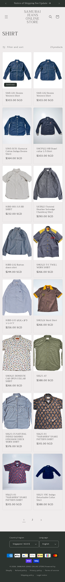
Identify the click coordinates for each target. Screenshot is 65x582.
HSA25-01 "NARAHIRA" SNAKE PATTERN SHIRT (16, 497)
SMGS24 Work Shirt (47, 320)
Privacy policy (36, 570)
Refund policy (21, 570)
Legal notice (42, 575)
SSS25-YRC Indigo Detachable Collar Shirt (46, 497)
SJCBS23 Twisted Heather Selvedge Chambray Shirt (46, 209)
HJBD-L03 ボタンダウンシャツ (17, 322)
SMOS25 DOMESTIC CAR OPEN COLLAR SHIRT (16, 379)
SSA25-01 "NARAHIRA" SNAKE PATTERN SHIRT (47, 437)
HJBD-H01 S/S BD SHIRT (15, 208)
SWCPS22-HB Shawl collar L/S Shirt (47, 150)
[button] (6, 16)
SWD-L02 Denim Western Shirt (45, 94)
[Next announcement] (59, 3)
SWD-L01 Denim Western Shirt (14, 94)
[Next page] (41, 520)
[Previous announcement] (5, 3)
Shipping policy (27, 575)
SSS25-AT (42, 376)
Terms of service (52, 570)
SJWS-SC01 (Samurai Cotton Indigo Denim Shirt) (16, 151)
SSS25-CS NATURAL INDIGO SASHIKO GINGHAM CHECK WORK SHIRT (16, 438)
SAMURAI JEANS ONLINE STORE (31, 567)
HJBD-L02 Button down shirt (15, 266)
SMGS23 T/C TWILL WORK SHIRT (47, 266)
